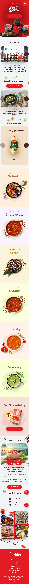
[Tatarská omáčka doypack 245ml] (14, 145)
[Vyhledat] (25, 3)
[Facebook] (10, 562)
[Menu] (3, 3)
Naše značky (14, 566)
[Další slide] (26, 33)
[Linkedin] (16, 562)
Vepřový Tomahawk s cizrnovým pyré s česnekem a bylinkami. (14, 113)
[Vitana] (14, 3)
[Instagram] (19, 562)
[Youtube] (13, 562)
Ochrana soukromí (14, 568)
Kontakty (14, 572)
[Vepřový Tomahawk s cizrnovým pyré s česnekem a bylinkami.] (14, 98)
